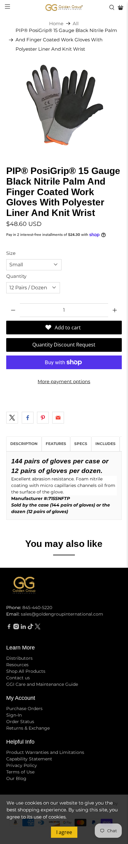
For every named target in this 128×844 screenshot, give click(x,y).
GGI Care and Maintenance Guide (42, 684)
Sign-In (14, 715)
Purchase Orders (24, 708)
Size (11, 253)
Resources (17, 664)
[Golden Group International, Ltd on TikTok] (30, 628)
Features (56, 443)
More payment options (64, 381)
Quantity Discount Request (63, 344)
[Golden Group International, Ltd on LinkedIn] (23, 628)
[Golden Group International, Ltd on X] (37, 628)
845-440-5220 (37, 607)
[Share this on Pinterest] (43, 418)
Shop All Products (25, 671)
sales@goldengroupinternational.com (62, 614)
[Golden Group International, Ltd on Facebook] (9, 628)
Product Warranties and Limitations (45, 752)
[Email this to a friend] (58, 418)
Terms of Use (20, 772)
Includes (105, 443)
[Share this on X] (12, 418)
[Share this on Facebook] (28, 418)
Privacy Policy (21, 765)
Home (56, 23)
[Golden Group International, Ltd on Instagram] (16, 628)
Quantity (16, 276)
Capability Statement (29, 759)
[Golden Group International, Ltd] (64, 7)
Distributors (19, 658)
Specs (80, 443)
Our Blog (16, 778)
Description (24, 443)
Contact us (18, 678)
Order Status (20, 721)
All (76, 23)
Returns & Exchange (28, 728)
